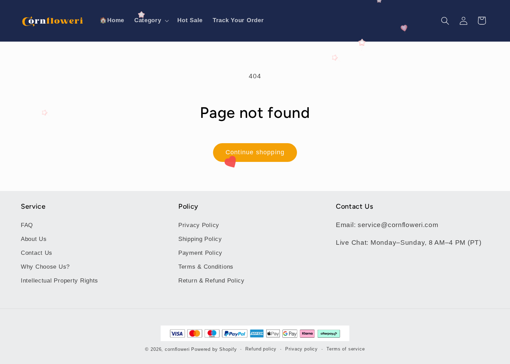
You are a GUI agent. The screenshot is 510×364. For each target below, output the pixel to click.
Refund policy (261, 349)
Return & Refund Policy (211, 280)
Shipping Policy (200, 239)
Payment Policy (200, 253)
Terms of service (345, 349)
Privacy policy (301, 349)
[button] (150, 20)
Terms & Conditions (205, 266)
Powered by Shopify (214, 349)
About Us (34, 239)
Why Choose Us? (45, 266)
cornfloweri (177, 349)
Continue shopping (255, 152)
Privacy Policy (198, 225)
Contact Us (36, 253)
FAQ (27, 225)
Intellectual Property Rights (59, 280)
